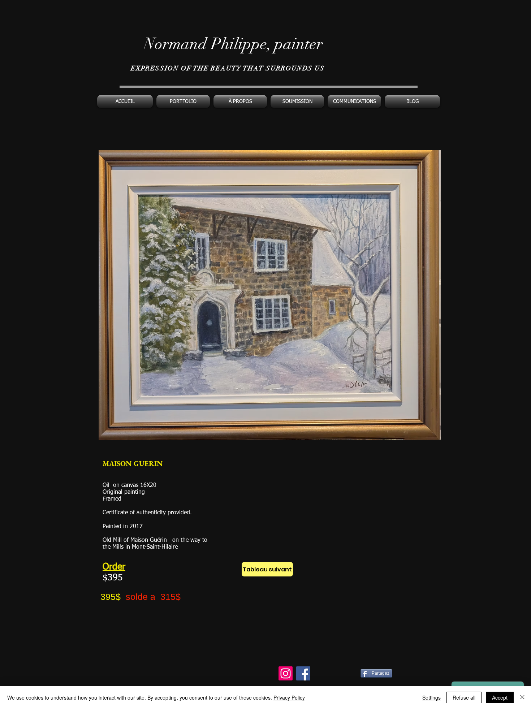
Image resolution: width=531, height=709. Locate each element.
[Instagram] (286, 673)
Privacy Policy (289, 697)
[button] (183, 101)
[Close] (522, 697)
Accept (500, 697)
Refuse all (464, 697)
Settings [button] (431, 697)
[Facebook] (303, 673)
